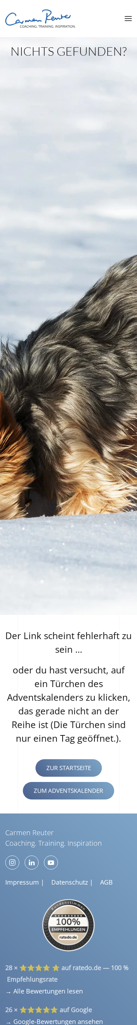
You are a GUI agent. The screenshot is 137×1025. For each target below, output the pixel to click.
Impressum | (24, 882)
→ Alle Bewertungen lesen (44, 991)
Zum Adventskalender (68, 791)
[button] (128, 18)
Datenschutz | (72, 882)
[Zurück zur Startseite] (40, 18)
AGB (106, 882)
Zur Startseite (68, 768)
